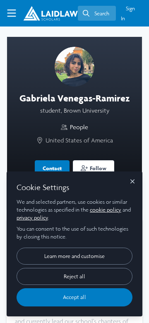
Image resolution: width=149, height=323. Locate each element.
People (79, 127)
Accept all (74, 297)
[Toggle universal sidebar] (11, 13)
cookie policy (105, 209)
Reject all (74, 276)
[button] (93, 167)
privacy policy (32, 217)
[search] (97, 13)
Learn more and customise (74, 256)
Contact (52, 168)
